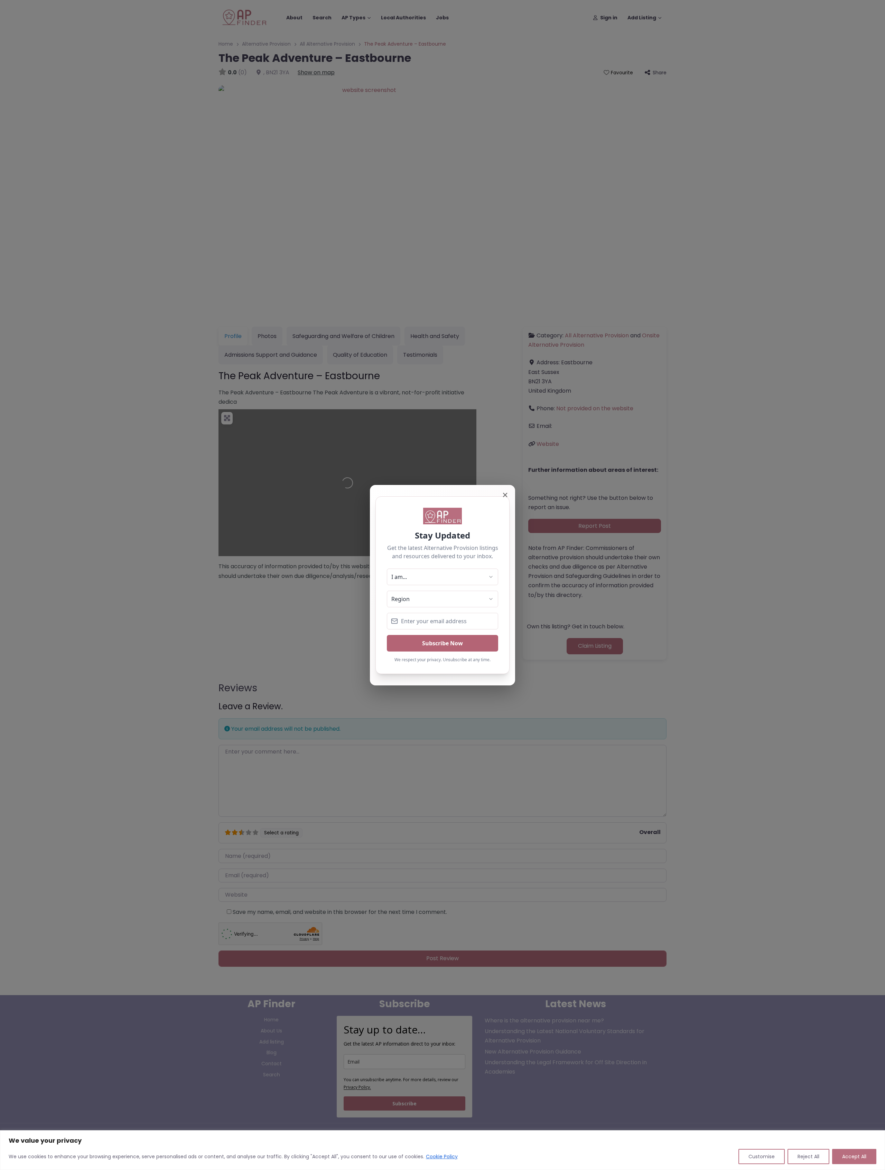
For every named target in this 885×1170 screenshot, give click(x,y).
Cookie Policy (442, 1156)
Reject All (808, 1156)
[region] (442, 1150)
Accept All (854, 1156)
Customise (761, 1156)
